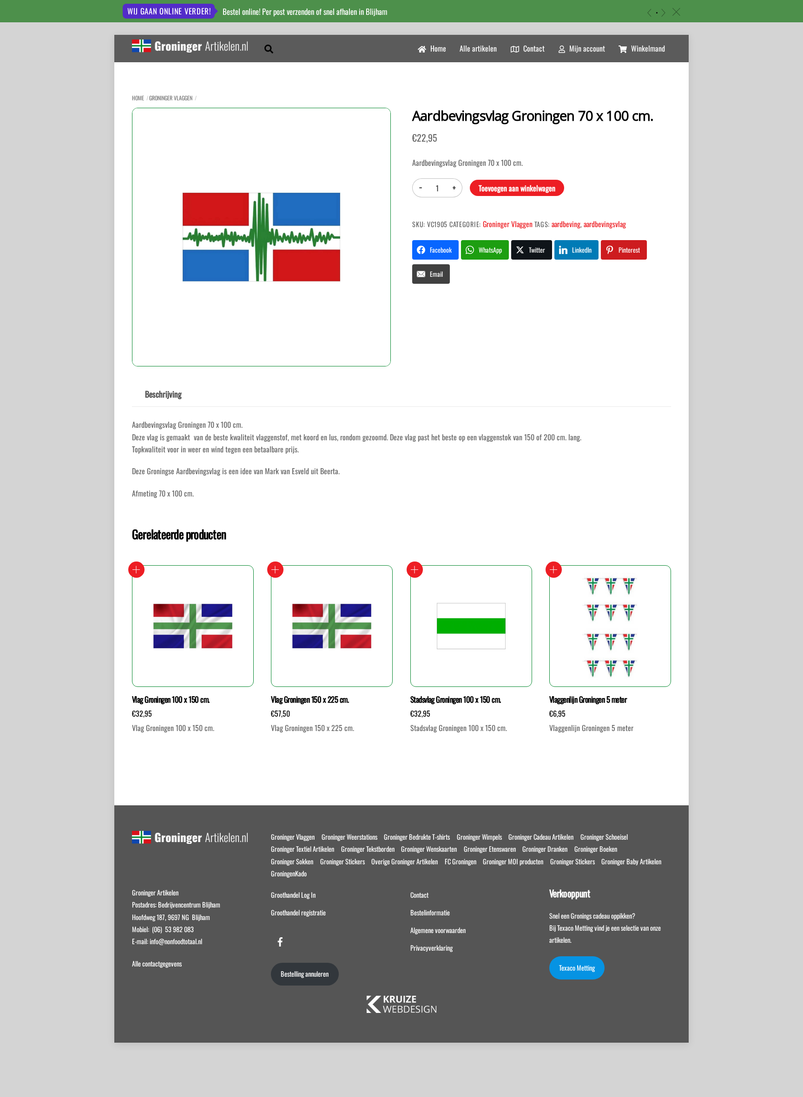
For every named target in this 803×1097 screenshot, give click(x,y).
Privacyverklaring (431, 948)
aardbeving (566, 223)
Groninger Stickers (342, 861)
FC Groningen (460, 861)
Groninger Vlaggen (170, 98)
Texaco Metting (577, 968)
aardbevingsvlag (605, 223)
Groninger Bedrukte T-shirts (417, 837)
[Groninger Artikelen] (190, 47)
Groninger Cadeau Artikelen (540, 837)
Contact (533, 48)
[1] (657, 12)
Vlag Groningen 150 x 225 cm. (310, 699)
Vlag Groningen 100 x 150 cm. (171, 699)
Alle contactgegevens (157, 963)
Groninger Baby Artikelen (631, 861)
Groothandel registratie (298, 912)
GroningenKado (289, 873)
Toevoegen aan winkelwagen (517, 188)
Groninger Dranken (544, 849)
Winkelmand (647, 48)
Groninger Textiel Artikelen (302, 849)
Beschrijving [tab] (163, 394)
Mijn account (586, 48)
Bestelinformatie (430, 912)
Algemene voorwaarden (438, 930)
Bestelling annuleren (305, 974)
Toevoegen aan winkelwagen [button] (136, 570)
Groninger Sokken (292, 861)
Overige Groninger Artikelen (404, 861)
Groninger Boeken (595, 849)
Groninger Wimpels (479, 837)
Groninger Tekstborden (368, 849)
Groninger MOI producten (513, 861)
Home (437, 48)
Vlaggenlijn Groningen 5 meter (587, 699)
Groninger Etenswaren (490, 849)
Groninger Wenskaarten (429, 849)
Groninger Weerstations (349, 837)
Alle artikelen (478, 48)
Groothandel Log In (293, 895)
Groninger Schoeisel (604, 837)
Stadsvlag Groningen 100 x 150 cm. (455, 699)
